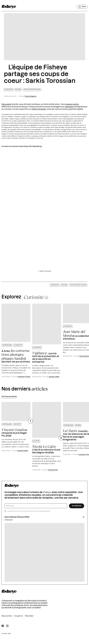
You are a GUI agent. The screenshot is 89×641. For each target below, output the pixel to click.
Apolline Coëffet (54, 376)
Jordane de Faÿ (53, 470)
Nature (18, 89)
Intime (78, 425)
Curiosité (9, 89)
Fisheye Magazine (30, 96)
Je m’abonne (76, 506)
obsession (69, 107)
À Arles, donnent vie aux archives (16, 356)
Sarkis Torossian (39, 109)
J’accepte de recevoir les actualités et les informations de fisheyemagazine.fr (28, 511)
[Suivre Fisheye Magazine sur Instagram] (7, 626)
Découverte (6, 104)
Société (17, 424)
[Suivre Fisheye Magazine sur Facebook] (3, 626)
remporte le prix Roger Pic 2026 (14, 432)
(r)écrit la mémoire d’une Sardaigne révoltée (46, 449)
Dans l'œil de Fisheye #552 (17, 517)
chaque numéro (72, 104)
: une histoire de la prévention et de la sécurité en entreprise (45, 357)
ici (41, 146)
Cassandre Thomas (23, 376)
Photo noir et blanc (32, 89)
